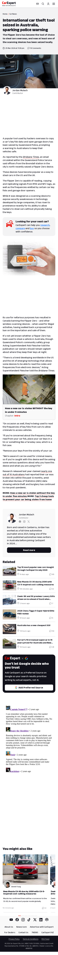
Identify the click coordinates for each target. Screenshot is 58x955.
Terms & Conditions (30, 939)
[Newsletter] (37, 4)
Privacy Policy (14, 939)
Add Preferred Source (30, 687)
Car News (13, 14)
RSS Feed (45, 939)
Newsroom (21, 927)
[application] (29, 389)
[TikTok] (29, 919)
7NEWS (35, 932)
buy (32, 228)
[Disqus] (29, 739)
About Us (9, 927)
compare (20, 228)
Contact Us (23, 932)
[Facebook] (17, 919)
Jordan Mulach (20, 90)
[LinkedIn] (40, 919)
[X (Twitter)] (35, 919)
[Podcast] (46, 919)
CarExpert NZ (47, 932)
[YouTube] (11, 919)
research (45, 225)
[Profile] (48, 4)
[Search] (43, 4)
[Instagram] (23, 919)
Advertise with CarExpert (42, 927)
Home (5, 14)
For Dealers (9, 932)
